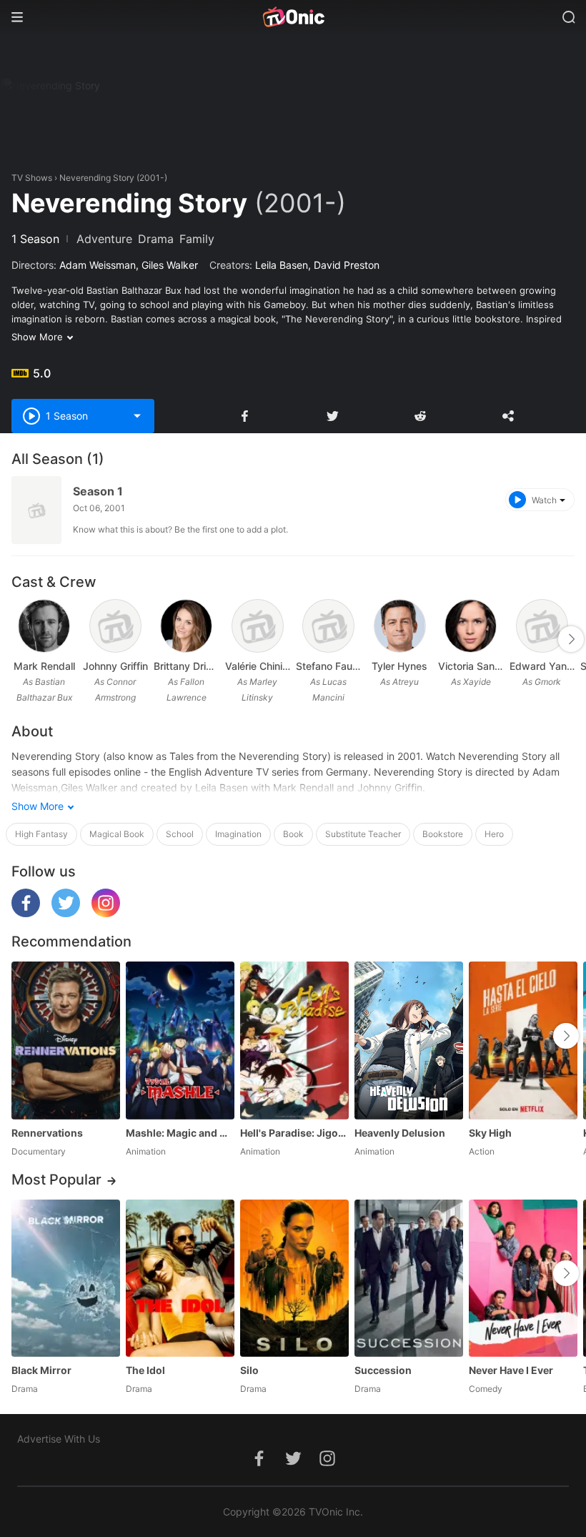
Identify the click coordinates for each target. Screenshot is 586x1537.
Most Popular (56, 1179)
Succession (383, 1370)
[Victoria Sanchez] (471, 626)
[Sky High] (523, 1040)
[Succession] (408, 1278)
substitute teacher (363, 834)
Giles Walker (169, 265)
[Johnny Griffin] (115, 626)
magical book (116, 834)
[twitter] (65, 913)
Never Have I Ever (511, 1370)
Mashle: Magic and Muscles (180, 1133)
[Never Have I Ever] (523, 1278)
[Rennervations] (65, 1040)
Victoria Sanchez (471, 666)
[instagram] (105, 913)
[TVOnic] (293, 17)
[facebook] (25, 913)
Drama (156, 239)
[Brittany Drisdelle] (186, 626)
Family (196, 239)
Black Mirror (41, 1370)
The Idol (145, 1370)
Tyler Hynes (399, 666)
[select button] (137, 416)
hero (494, 834)
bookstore (442, 834)
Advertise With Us (58, 1439)
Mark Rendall (44, 666)
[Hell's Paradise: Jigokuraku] (294, 1040)
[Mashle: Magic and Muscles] (180, 1040)
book (293, 834)
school (180, 834)
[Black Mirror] (65, 1278)
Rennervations (47, 1133)
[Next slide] (571, 639)
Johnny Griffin (115, 666)
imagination (238, 834)
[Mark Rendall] (44, 626)
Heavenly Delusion (399, 1133)
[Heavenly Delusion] (408, 1040)
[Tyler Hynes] (400, 626)
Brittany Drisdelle (186, 666)
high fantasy (41, 834)
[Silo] (294, 1278)
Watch (544, 500)
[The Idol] (180, 1278)
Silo (249, 1370)
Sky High (490, 1133)
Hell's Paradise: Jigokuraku (294, 1133)
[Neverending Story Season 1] (36, 510)
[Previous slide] (21, 639)
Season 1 (98, 491)
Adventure (104, 239)
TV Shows (31, 177)
